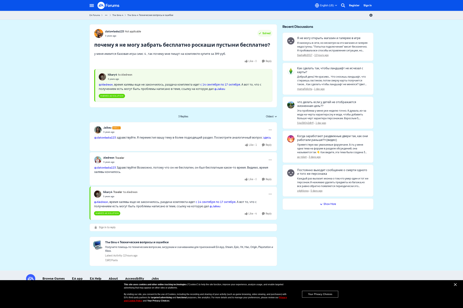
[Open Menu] (370, 15)
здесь (267, 137)
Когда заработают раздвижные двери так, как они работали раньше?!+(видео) (332, 138)
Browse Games (54, 279)
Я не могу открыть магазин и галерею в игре (328, 38)
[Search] (343, 5)
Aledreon (108, 157)
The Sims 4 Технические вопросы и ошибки (150, 15)
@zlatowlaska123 (105, 137)
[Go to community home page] (108, 5)
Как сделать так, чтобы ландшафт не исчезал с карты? (330, 70)
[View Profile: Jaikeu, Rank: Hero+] (97, 129)
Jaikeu (107, 127)
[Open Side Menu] (92, 5)
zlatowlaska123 (114, 31)
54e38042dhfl (305, 123)
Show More (330, 204)
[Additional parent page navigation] (106, 15)
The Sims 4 (117, 15)
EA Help (95, 279)
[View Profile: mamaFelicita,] (290, 71)
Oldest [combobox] (271, 116)
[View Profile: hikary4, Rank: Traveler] (97, 194)
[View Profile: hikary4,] (102, 76)
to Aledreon (125, 74)
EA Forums (95, 15)
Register (354, 5)
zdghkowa (303, 190)
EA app (77, 279)
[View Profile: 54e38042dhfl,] (290, 105)
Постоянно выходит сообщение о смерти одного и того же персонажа (332, 172)
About (113, 279)
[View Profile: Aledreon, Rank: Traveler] (97, 159)
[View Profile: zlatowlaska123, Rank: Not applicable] (98, 33)
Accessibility (134, 279)
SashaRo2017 (304, 55)
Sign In (368, 5)
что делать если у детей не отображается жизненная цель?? (326, 104)
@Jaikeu (219, 89)
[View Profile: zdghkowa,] (290, 173)
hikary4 (112, 74)
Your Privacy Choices (320, 294)
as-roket (302, 157)
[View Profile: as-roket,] (290, 139)
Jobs (155, 279)
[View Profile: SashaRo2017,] (290, 40)
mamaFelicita (304, 89)
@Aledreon (106, 84)
